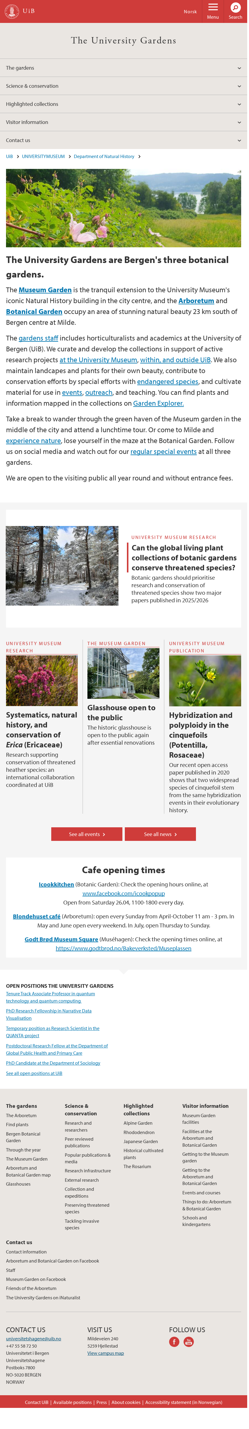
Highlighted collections (32, 103)
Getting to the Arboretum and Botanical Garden (199, 1177)
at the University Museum (98, 359)
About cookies (126, 1402)
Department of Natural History (104, 156)
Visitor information (27, 122)
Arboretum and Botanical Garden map (28, 1171)
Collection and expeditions (79, 1192)
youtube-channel (191, 1343)
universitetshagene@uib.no (33, 1339)
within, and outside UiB (175, 359)
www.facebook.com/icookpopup (124, 893)
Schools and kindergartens (196, 1221)
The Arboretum (21, 1115)
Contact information (26, 1252)
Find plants (17, 1124)
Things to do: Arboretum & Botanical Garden (206, 1205)
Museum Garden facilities (199, 1118)
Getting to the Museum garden (205, 1157)
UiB (9, 156)
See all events (84, 834)
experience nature (33, 440)
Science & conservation (32, 85)
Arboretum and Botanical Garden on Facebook (52, 1261)
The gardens (20, 67)
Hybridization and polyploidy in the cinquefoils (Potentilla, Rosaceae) (201, 735)
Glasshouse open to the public (121, 712)
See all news (158, 834)
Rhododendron (139, 1132)
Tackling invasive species (82, 1224)
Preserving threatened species (87, 1208)
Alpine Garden (138, 1123)
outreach (98, 392)
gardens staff (38, 337)
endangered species (167, 381)
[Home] (12, 12)
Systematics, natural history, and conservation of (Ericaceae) (41, 729)
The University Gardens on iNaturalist (43, 1297)
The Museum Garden (27, 1159)
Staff (10, 1270)
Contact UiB (37, 1402)
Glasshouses (18, 1184)
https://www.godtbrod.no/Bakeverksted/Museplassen (123, 948)
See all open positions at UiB (34, 1073)
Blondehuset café (37, 916)
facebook (176, 1343)
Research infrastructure (88, 1171)
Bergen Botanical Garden (23, 1137)
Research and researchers (78, 1126)
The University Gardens (124, 41)
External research (82, 1180)
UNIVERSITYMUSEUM (43, 156)
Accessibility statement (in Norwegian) (183, 1402)
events (72, 392)
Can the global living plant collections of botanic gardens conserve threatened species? (184, 557)
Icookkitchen (56, 884)
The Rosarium (137, 1166)
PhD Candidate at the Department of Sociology (53, 1063)
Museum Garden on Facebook (36, 1279)
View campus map (105, 1353)
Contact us (18, 140)
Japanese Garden (141, 1141)
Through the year (23, 1150)
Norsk (190, 11)
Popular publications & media (88, 1158)
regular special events (164, 451)
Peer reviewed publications (79, 1142)
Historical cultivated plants (143, 1153)
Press (101, 1402)
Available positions (72, 1402)
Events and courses (201, 1193)
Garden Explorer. (158, 402)
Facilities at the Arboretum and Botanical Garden (199, 1138)
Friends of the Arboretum (31, 1288)
